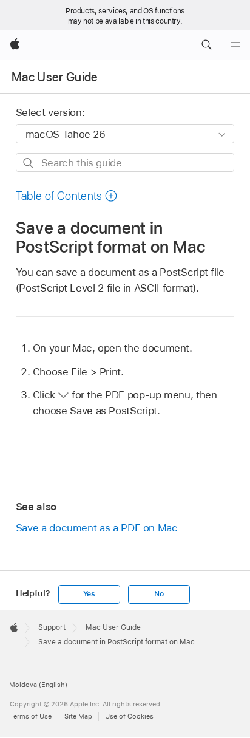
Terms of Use (31, 716)
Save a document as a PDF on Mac (97, 528)
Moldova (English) (38, 684)
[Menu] (235, 45)
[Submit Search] (28, 163)
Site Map (78, 716)
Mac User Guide (55, 77)
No (159, 594)
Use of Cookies (129, 716)
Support (52, 627)
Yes (89, 594)
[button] (206, 45)
